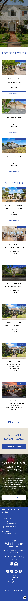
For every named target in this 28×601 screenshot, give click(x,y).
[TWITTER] (11, 571)
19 (18, 422)
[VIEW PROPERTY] (14, 92)
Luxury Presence (14, 582)
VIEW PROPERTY (14, 93)
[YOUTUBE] (16, 571)
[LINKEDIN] (7, 571)
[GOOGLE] (20, 571)
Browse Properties (14, 446)
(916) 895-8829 (9, 528)
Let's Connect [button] (14, 497)
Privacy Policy (20, 590)
